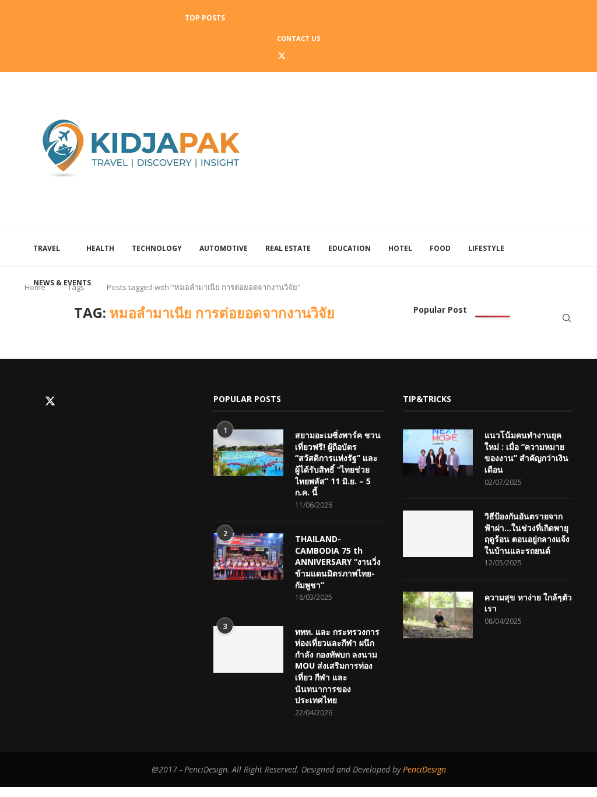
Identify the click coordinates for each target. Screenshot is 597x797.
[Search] (567, 318)
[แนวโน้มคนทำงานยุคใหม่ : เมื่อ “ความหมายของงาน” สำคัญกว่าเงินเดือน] (438, 452)
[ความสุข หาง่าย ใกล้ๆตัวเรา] (438, 615)
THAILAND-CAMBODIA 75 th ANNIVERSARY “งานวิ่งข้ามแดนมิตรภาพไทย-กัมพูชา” (338, 561)
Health (100, 248)
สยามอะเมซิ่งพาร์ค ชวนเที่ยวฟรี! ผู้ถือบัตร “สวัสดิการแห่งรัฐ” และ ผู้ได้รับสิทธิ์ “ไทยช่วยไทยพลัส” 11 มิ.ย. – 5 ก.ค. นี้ (338, 463)
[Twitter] (282, 55)
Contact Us (299, 38)
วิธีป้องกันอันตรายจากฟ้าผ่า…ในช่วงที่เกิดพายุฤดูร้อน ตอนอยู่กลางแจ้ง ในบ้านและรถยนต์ (527, 533)
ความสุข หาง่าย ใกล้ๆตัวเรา (528, 603)
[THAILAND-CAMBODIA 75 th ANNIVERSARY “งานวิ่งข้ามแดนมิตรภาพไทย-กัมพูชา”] (248, 556)
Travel (46, 248)
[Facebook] (265, 55)
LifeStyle (486, 248)
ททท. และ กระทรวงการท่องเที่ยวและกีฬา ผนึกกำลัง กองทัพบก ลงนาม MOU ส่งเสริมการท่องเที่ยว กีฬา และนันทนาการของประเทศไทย (337, 666)
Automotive (223, 248)
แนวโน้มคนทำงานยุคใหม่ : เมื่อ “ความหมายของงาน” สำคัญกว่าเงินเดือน (526, 452)
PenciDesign (424, 769)
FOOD (440, 248)
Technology (157, 248)
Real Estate (288, 248)
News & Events (62, 283)
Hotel (400, 248)
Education (349, 248)
